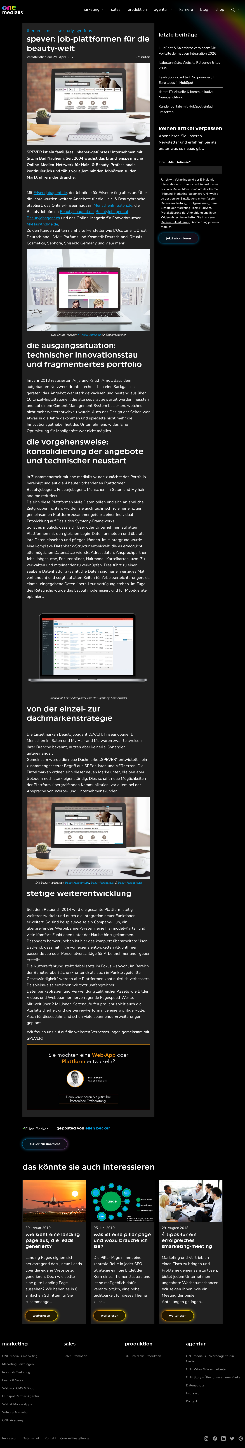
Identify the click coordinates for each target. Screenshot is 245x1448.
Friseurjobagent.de (50, 192)
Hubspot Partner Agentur (20, 1396)
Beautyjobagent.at (112, 211)
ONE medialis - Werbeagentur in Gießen (210, 1358)
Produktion (137, 9)
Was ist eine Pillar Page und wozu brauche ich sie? (122, 1240)
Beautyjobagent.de (77, 211)
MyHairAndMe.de (42, 224)
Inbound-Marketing (16, 1372)
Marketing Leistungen (18, 1364)
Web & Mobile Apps (17, 1404)
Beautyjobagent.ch (43, 218)
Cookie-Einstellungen (75, 1438)
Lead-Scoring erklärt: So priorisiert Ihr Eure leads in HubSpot (188, 80)
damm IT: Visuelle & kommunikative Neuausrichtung (186, 94)
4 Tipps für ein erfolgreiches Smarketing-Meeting (187, 1240)
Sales (116, 9)
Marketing (91, 9)
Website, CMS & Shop (18, 1388)
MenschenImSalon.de (113, 205)
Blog (204, 9)
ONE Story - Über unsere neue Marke (213, 1377)
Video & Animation (15, 1412)
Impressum (194, 1393)
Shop (219, 9)
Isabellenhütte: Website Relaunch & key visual (189, 65)
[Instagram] (204, 1438)
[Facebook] (212, 1438)
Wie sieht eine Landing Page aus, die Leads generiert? (52, 1240)
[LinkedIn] (221, 1438)
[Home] (13, 10)
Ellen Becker (97, 1128)
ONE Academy (12, 1420)
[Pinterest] (238, 1438)
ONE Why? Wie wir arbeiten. (207, 1369)
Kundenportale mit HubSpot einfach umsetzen (186, 109)
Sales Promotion (75, 1356)
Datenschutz (195, 1385)
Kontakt (191, 1401)
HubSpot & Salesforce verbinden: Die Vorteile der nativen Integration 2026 (187, 51)
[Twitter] (230, 1438)
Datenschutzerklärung (175, 222)
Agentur (161, 9)
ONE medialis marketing (19, 1356)
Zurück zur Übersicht (45, 1144)
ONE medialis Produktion (143, 1356)
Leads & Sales (12, 1380)
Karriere (186, 9)
